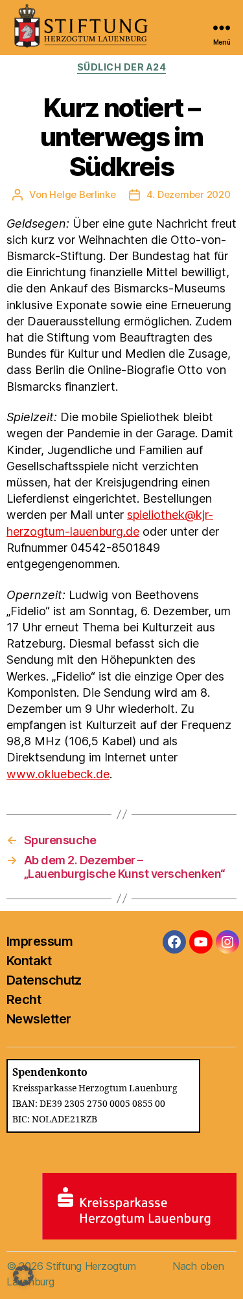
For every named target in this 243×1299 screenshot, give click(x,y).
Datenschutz (44, 980)
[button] (23, 1275)
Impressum (39, 941)
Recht (23, 999)
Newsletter (38, 1019)
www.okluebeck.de (58, 774)
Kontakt (28, 960)
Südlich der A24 (122, 66)
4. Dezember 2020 (188, 194)
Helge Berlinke (82, 194)
